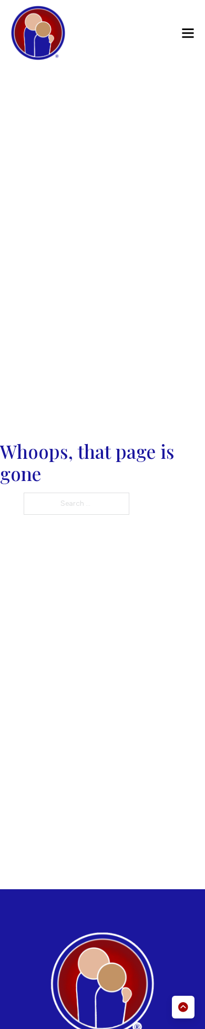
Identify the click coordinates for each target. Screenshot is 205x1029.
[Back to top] (183, 1007)
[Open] (187, 33)
